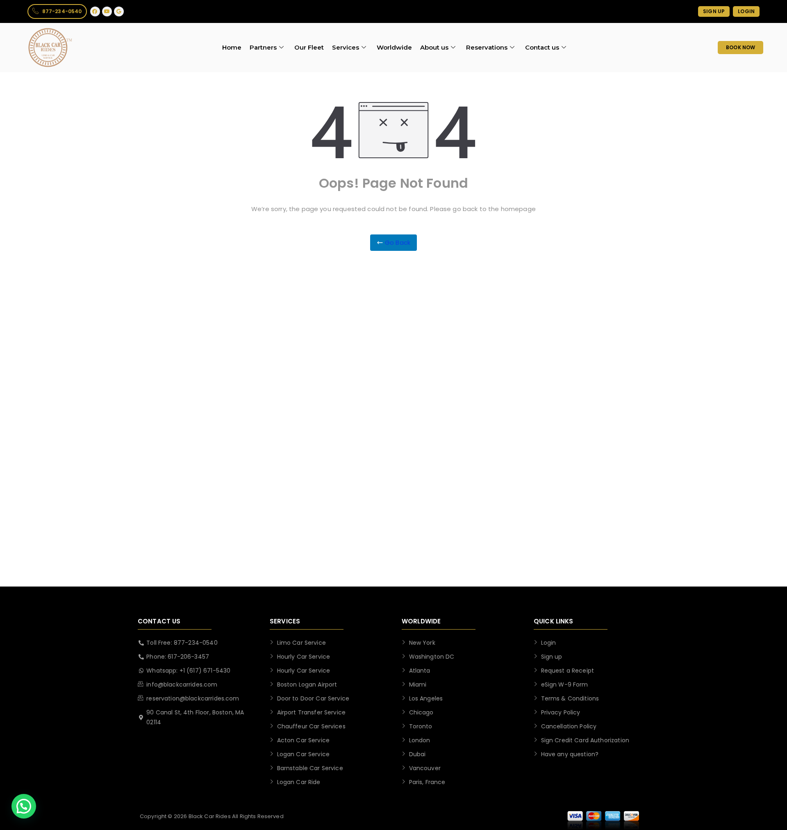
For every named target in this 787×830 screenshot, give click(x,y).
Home (231, 47)
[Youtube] (107, 11)
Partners (263, 47)
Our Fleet (309, 47)
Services (345, 47)
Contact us (542, 47)
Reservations (486, 47)
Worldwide (394, 47)
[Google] (119, 11)
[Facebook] (95, 11)
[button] (23, 806)
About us (434, 47)
